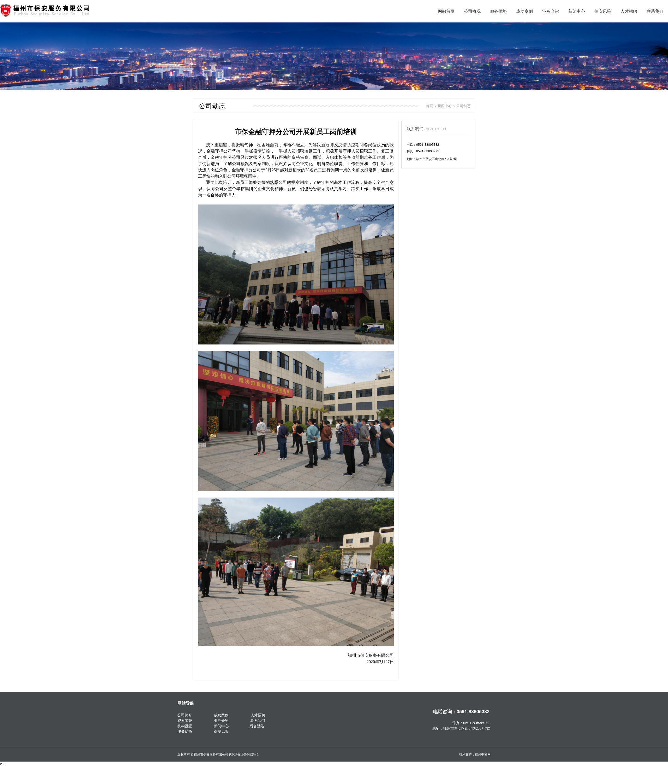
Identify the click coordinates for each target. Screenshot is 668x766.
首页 (429, 105)
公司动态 (463, 105)
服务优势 (498, 11)
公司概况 (472, 11)
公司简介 (184, 714)
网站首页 (446, 11)
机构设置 (184, 725)
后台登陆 (256, 725)
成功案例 (524, 11)
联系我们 (655, 11)
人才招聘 (629, 11)
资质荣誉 (184, 720)
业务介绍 (550, 11)
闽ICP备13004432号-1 (244, 754)
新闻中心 (576, 11)
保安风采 (602, 11)
